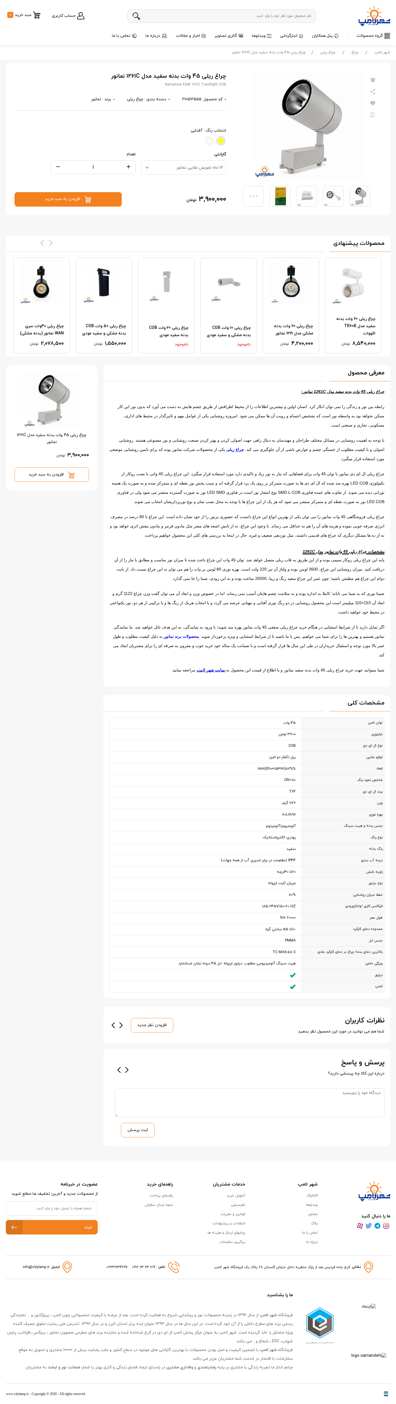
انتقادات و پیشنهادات (228, 1223)
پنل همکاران (322, 36)
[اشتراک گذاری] (373, 92)
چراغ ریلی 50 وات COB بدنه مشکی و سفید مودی (104, 329)
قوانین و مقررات (233, 1214)
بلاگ (314, 1223)
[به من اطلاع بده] (373, 80)
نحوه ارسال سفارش (159, 1205)
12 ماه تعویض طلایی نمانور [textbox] (199, 167)
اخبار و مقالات (188, 36)
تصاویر (313, 1214)
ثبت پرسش (138, 1130)
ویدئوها (259, 36)
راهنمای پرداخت (161, 1195)
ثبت (88, 1227)
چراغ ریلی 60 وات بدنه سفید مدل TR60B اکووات (355, 326)
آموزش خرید (236, 1195)
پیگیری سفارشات (232, 1242)
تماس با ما (121, 36)
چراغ (354, 52)
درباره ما (153, 36)
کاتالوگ (312, 1195)
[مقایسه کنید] (373, 115)
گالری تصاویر (226, 36)
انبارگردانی (288, 36)
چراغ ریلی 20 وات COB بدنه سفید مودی (168, 331)
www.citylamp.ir (17, 1394)
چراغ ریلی (327, 52)
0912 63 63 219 (144, 1267)
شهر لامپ (382, 52)
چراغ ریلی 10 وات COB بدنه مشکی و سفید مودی (229, 331)
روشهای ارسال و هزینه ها (226, 1232)
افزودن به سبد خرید (47, 474)
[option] (353, 306)
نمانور (96, 99)
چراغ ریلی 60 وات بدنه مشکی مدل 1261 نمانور (293, 329)
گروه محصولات (370, 36)
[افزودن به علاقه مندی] (373, 103)
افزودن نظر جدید (152, 1025)
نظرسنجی (238, 1205)
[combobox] (183, 167)
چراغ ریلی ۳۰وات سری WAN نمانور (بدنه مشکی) (42, 329)
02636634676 (117, 1267)
